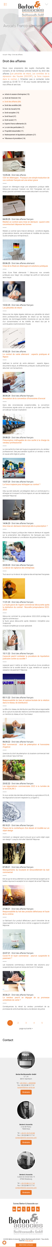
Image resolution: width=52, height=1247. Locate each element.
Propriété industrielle (12, 131)
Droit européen (10, 113)
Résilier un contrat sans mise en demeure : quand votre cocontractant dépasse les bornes (26, 223)
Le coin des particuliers (13, 127)
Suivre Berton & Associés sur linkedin (14, 1209)
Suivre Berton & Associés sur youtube (19, 1209)
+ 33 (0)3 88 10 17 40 (28, 1183)
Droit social (9, 120)
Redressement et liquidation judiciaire (18, 135)
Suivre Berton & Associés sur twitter (24, 1209)
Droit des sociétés (11, 105)
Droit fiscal (9, 116)
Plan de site (29, 1240)
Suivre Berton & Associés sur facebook (28, 1209)
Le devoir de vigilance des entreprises (18, 568)
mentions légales (26, 1245)
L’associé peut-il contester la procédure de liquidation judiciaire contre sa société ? (26, 657)
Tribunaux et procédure (13, 138)
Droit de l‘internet (11, 98)
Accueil (5, 54)
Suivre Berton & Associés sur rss (38, 1209)
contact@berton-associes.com (26, 1138)
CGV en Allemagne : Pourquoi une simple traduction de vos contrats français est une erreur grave (26, 179)
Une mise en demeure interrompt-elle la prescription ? (25, 526)
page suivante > (26, 1028)
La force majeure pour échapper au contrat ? (21, 484)
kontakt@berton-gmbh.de (26, 1087)
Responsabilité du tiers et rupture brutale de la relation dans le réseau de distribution (26, 701)
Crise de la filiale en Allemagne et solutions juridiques (25, 266)
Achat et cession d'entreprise (15, 94)
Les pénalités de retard (21, 73)
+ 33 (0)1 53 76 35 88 (28, 1133)
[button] (4, 1242)
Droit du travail (10, 109)
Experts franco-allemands (14, 124)
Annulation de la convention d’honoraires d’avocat (24, 398)
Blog (9, 54)
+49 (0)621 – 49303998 (27, 1083)
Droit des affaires (11, 102)
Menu (5, 4)
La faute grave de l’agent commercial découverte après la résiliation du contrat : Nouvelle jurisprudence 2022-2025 (26, 607)
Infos (47, 4)
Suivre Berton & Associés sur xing (33, 1209)
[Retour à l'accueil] (35, 9)
